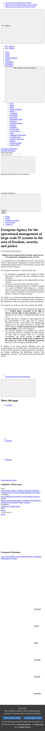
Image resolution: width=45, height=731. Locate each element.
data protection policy (24, 724)
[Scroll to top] (18, 388)
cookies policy (39, 724)
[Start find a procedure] (18, 164)
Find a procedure (7, 153)
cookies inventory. (25, 727)
